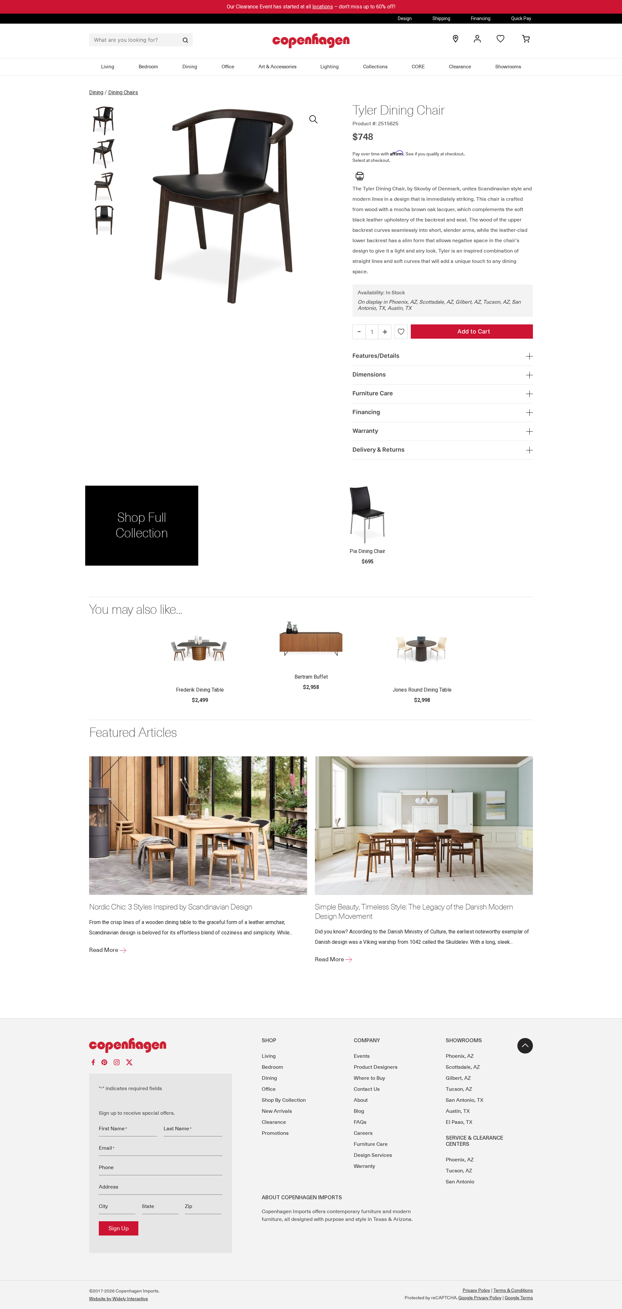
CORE (418, 66)
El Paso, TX (459, 1122)
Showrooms (508, 66)
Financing (480, 18)
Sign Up (119, 1228)
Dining (189, 66)
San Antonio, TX (464, 1100)
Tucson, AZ (459, 1089)
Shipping (441, 18)
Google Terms (519, 1297)
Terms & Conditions (513, 1290)
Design (405, 18)
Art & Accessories (277, 66)
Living (107, 66)
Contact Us (367, 1089)
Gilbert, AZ (458, 1078)
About (361, 1100)
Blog (359, 1111)
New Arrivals (277, 1111)
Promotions (275, 1133)
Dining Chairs (123, 92)
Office (228, 66)
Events (362, 1056)
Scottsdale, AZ (463, 1067)
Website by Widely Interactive (118, 1298)
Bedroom (148, 66)
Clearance (460, 66)
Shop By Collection (284, 1100)
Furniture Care (371, 1144)
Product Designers (375, 1067)
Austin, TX (458, 1111)
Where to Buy (369, 1078)
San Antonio (460, 1182)
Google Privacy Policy (479, 1297)
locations (322, 7)
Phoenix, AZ (460, 1056)
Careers (363, 1133)
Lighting (329, 66)
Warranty (364, 1166)
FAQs (360, 1122)
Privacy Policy (476, 1290)
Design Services (373, 1155)
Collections (375, 66)
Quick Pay (521, 18)
